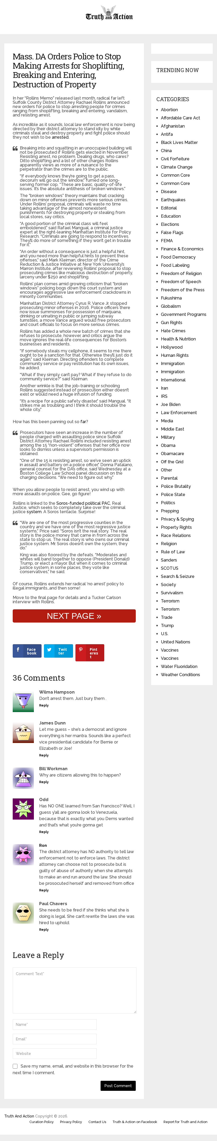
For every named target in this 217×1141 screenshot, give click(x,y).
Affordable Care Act (180, 117)
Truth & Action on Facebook (134, 1122)
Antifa (167, 134)
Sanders (169, 560)
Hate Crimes (173, 330)
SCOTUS (169, 568)
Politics (168, 502)
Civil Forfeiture (175, 158)
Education (171, 216)
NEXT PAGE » (74, 616)
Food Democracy (178, 257)
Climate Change (177, 167)
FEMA (167, 240)
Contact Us (97, 1122)
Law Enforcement (179, 412)
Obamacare (172, 453)
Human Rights (175, 355)
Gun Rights (171, 322)
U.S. (164, 633)
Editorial (169, 208)
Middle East (172, 429)
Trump (167, 625)
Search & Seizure (178, 576)
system (34, 511)
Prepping (170, 510)
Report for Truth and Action (185, 1122)
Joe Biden (170, 404)
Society (168, 584)
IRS (164, 396)
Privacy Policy (71, 1122)
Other (166, 470)
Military (168, 437)
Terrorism (170, 601)
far (83, 421)
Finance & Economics (182, 248)
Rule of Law (173, 551)
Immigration (172, 363)
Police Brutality (176, 486)
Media (167, 420)
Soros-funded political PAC (82, 503)
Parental (169, 478)
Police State (173, 494)
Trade (167, 617)
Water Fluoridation (179, 666)
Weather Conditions (180, 674)
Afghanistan (173, 126)
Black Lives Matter (179, 142)
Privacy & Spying (177, 519)
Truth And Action (19, 1116)
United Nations (175, 641)
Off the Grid (172, 461)
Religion (169, 543)
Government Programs (183, 314)
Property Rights (176, 527)
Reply (44, 705)
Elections (170, 224)
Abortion (169, 109)
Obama (168, 445)
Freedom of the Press (183, 289)
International (173, 379)
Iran (164, 388)
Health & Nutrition (178, 339)
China (166, 150)
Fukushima (171, 298)
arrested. (60, 137)
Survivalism (172, 592)
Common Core (175, 175)
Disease (169, 191)
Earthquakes (173, 199)
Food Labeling (175, 265)
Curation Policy (41, 1122)
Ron (43, 845)
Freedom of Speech (181, 281)
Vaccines (170, 650)
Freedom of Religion (181, 273)
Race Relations (176, 535)
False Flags (172, 232)
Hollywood (172, 347)
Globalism (171, 306)
